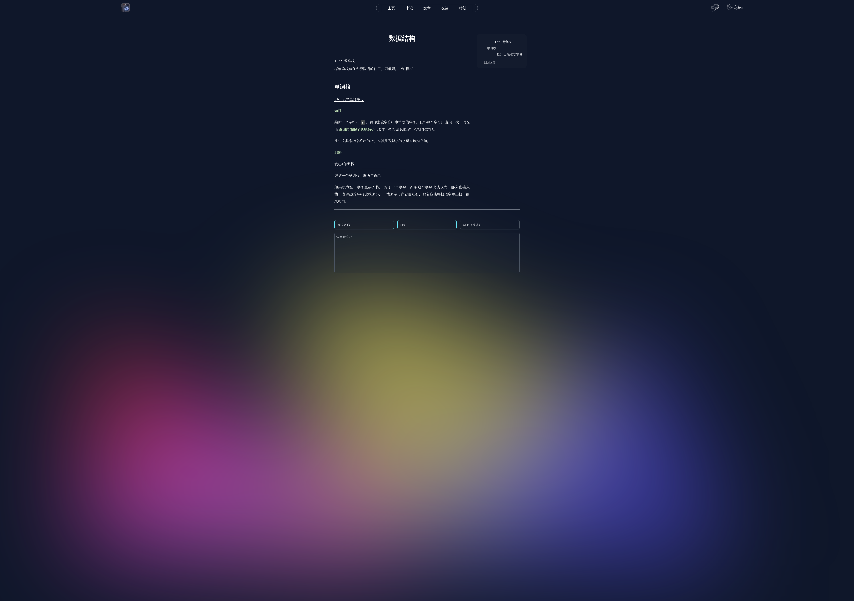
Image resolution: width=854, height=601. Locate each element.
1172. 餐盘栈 (344, 60)
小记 (409, 8)
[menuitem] (391, 8)
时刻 (462, 8)
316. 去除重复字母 (349, 99)
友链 (444, 8)
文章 (427, 8)
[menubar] (427, 8)
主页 (391, 8)
